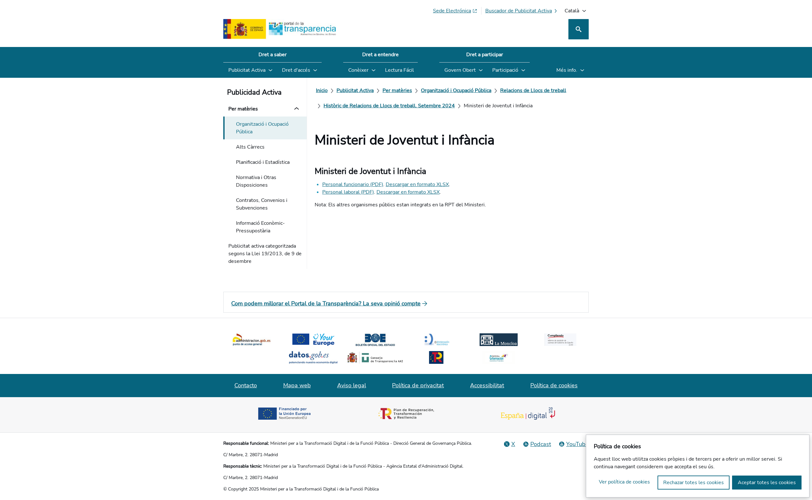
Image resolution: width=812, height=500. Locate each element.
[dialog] (697, 466)
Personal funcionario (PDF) (352, 184)
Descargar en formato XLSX (417, 184)
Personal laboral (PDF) (348, 192)
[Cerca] (578, 29)
